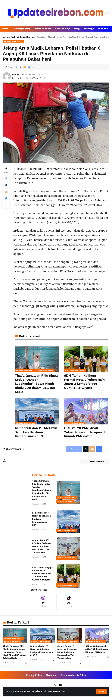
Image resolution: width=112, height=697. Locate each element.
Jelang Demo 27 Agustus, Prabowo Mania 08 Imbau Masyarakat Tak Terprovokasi (41, 546)
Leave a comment (96, 461)
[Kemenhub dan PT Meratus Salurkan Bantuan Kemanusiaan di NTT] (37, 411)
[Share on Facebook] (16, 67)
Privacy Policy (42, 691)
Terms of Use (59, 691)
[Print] (29, 67)
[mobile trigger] (5, 13)
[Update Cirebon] (55, 13)
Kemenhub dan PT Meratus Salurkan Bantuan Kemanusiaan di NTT (36, 432)
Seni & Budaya (45, 371)
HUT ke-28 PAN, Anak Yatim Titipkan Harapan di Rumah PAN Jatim (85, 432)
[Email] (25, 67)
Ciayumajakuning (75, 371)
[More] (33, 67)
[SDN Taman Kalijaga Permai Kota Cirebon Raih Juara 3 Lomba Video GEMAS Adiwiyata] (86, 359)
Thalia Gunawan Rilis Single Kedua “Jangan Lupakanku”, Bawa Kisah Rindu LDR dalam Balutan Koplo (37, 384)
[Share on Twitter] (20, 67)
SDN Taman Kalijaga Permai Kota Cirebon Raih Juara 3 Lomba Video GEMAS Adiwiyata (42, 573)
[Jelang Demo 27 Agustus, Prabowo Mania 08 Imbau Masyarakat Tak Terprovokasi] (68, 548)
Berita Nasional (13, 42)
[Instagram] (43, 602)
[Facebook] (51, 685)
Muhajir (16, 74)
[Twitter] (55, 685)
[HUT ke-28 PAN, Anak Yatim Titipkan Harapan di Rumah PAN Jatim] (86, 411)
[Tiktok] (68, 602)
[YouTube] (60, 685)
